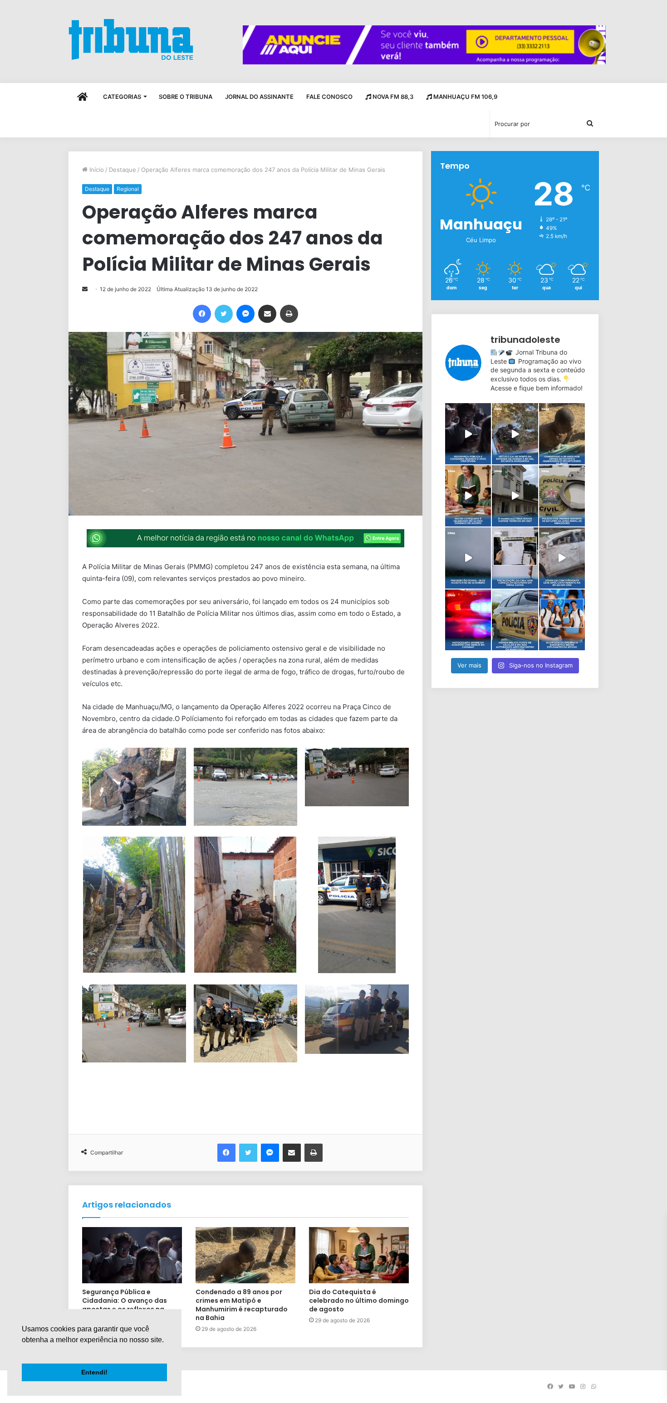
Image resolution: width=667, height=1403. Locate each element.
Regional (128, 188)
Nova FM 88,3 (392, 96)
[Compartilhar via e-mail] (267, 314)
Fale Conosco (329, 96)
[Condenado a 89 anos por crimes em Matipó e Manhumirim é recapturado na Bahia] (245, 1255)
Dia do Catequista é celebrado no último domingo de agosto (359, 1300)
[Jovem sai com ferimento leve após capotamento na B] (562, 558)
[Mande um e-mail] (85, 289)
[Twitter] (224, 314)
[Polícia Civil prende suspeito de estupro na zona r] (562, 495)
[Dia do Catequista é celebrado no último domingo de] (468, 495)
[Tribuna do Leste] (131, 39)
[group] (424, 44)
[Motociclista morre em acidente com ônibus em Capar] (468, 620)
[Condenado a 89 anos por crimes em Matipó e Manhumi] (562, 433)
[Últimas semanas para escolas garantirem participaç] (562, 620)
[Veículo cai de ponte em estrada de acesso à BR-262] (515, 433)
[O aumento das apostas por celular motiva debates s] (468, 433)
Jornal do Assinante (259, 96)
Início (96, 169)
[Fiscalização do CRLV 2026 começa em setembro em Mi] (515, 558)
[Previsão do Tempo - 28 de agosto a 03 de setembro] (468, 558)
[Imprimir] (289, 314)
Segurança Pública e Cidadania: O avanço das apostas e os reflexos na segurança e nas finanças (125, 1304)
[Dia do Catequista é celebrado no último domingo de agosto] (359, 1255)
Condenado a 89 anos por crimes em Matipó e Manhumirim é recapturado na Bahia (242, 1304)
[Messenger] (245, 314)
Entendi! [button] (94, 1372)
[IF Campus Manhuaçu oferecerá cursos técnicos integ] (515, 495)
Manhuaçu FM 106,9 (464, 96)
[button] (23, 1351)
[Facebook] (202, 314)
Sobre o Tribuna (185, 96)
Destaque (122, 169)
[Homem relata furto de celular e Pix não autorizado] (515, 620)
